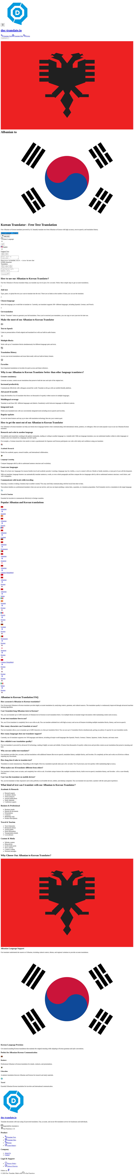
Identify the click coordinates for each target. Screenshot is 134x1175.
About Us (8, 1153)
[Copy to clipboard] (3, 266)
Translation (4, 264)
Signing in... (5, 38)
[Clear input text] (3, 254)
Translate (4, 274)
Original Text (5, 251)
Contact (7, 1155)
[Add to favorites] (11, 266)
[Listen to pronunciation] (7, 254)
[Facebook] (8, 1170)
